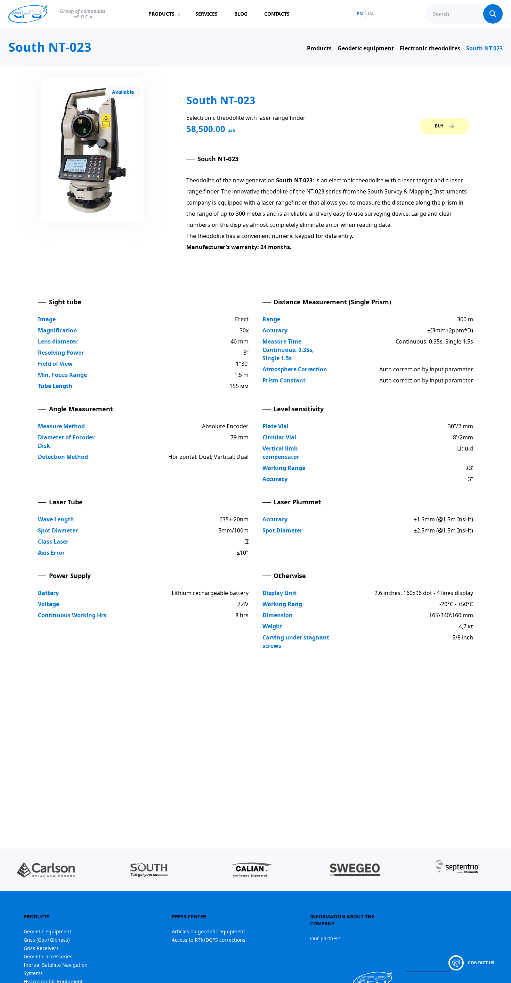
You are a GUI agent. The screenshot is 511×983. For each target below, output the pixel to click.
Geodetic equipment (47, 931)
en (360, 14)
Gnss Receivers (41, 948)
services (206, 13)
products (161, 13)
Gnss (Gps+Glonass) (47, 939)
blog (241, 13)
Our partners (325, 938)
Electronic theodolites (430, 48)
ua (371, 14)
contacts (277, 13)
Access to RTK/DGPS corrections (208, 939)
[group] (117, 869)
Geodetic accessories (48, 956)
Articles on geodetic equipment (208, 931)
